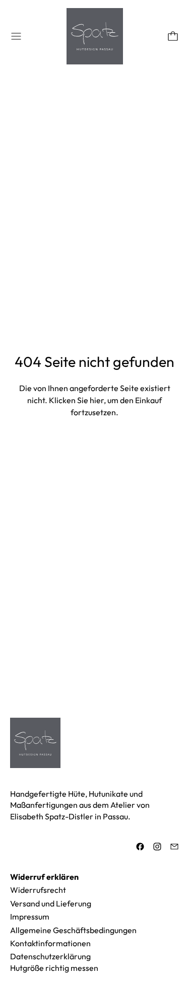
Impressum (29, 916)
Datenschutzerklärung (50, 956)
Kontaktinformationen (50, 943)
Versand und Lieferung (50, 903)
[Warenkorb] (173, 36)
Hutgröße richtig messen (54, 968)
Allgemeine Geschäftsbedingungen (73, 930)
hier (97, 400)
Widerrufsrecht (38, 890)
